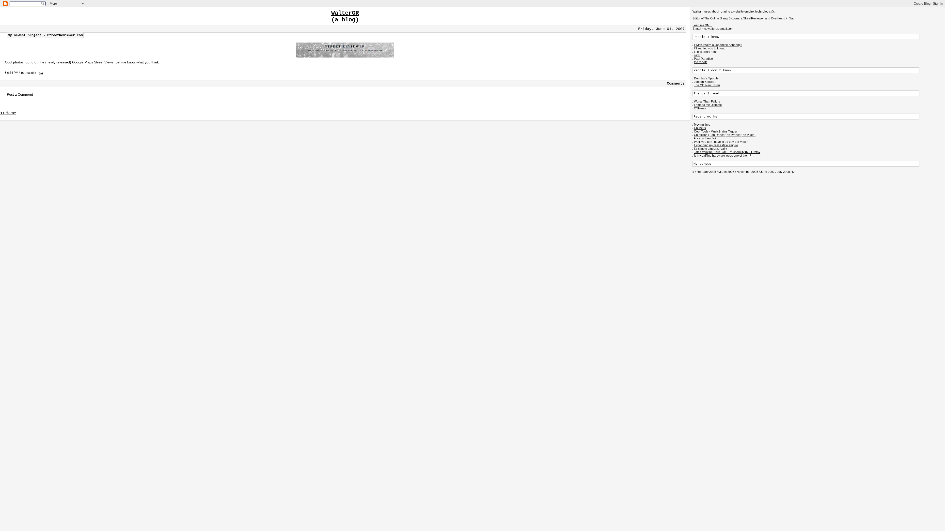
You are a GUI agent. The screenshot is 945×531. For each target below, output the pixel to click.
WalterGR (345, 13)
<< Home (8, 113)
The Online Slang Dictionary (723, 18)
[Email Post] (40, 72)
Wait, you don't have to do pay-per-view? (721, 142)
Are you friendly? (705, 138)
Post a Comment (20, 94)
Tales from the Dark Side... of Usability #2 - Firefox (727, 152)
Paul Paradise (703, 58)
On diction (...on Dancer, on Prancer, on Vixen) (725, 135)
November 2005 (747, 172)
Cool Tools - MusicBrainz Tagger (715, 131)
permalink (27, 72)
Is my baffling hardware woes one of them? (722, 155)
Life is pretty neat (705, 52)
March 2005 (726, 172)
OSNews (700, 108)
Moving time (702, 124)
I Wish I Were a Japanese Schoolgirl (718, 45)
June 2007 (767, 172)
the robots (700, 62)
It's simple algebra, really (710, 148)
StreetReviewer (753, 18)
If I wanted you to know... (710, 48)
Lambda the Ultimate (708, 105)
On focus (700, 128)
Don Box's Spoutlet (706, 78)
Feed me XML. (702, 25)
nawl (697, 55)
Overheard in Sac (782, 18)
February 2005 (706, 172)
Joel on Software (705, 82)
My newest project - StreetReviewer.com (45, 35)
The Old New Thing (707, 85)
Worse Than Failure (707, 101)
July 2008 (783, 172)
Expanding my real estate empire (716, 145)
